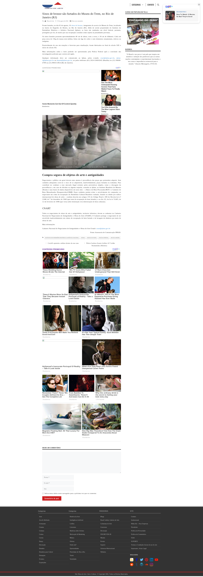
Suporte (102, 545)
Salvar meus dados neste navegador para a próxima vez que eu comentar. (71, 493)
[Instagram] (151, 565)
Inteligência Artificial (76, 520)
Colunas (41, 531)
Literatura (73, 527)
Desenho (41, 548)
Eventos (41, 559)
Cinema (41, 527)
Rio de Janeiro (115, 237)
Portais (102, 541)
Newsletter (134, 527)
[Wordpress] (141, 565)
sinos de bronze (77, 25)
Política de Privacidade (138, 531)
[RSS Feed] (131, 561)
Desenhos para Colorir (46, 552)
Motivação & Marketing (77, 534)
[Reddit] (131, 565)
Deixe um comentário (77, 21)
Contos (41, 534)
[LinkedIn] (151, 561)
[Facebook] (136, 561)
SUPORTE (134, 541)
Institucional (135, 520)
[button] (158, 4)
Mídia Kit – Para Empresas (139, 524)
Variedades (73, 559)
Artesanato (42, 524)
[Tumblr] (136, 565)
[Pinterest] (146, 561)
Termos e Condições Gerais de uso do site (144, 545)
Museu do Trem (91, 237)
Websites (103, 552)
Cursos (41, 538)
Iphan (83, 237)
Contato (150, 4)
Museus (102, 538)
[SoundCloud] (146, 565)
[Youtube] (156, 561)
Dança (41, 541)
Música (72, 538)
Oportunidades (74, 548)
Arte (40, 516)
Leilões (72, 524)
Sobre (133, 538)
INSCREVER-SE (105, 534)
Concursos (103, 527)
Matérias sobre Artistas (77, 531)
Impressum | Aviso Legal (139, 548)
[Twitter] (141, 561)
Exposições (42, 562)
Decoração (42, 545)
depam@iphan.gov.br (64, 60)
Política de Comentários (138, 534)
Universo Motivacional (107, 548)
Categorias (136, 4)
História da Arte (75, 516)
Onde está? (73, 545)
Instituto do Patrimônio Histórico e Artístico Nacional (62, 237)
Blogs (102, 516)
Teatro (72, 555)
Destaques (42, 555)
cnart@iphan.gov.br (107, 58)
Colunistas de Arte (106, 524)
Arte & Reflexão (44, 520)
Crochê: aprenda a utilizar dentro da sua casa (63, 243)
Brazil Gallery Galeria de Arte (109, 520)
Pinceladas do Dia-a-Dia (77, 552)
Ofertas (72, 541)
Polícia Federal (103, 237)
